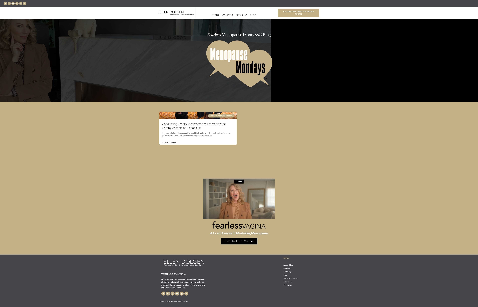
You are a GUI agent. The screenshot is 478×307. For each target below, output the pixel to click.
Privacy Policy (165, 301)
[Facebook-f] (5, 3)
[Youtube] (13, 3)
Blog (253, 15)
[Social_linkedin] (20, 3)
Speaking (241, 15)
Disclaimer (184, 301)
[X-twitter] (24, 3)
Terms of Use (175, 301)
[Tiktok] (17, 3)
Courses (227, 15)
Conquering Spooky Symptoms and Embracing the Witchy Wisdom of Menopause (194, 125)
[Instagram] (9, 3)
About (215, 15)
